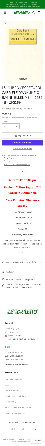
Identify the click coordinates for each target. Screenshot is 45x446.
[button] (5, 12)
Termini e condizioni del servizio (18, 407)
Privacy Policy (10, 402)
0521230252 (16, 335)
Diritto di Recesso (12, 390)
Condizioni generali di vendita (17, 396)
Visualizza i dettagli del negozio (17, 164)
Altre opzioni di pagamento (22, 149)
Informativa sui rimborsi (14, 413)
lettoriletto (11, 439)
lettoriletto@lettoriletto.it (24, 339)
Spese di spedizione (18, 117)
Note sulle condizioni (13, 379)
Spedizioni (9, 385)
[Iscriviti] (35, 429)
